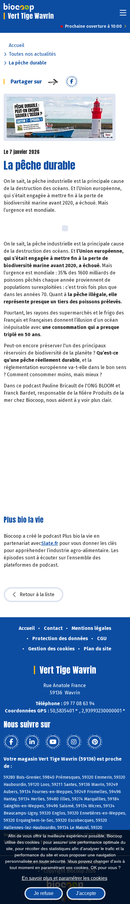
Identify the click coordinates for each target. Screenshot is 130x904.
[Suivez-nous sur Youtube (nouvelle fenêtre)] (52, 741)
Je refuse (44, 893)
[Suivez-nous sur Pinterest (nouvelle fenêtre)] (94, 741)
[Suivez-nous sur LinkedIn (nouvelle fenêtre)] (32, 741)
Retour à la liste (37, 594)
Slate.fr (49, 543)
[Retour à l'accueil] (19, 7)
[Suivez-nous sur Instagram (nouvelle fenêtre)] (73, 741)
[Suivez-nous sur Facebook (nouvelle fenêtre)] (11, 741)
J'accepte (86, 893)
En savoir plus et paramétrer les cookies (64, 878)
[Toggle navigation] (123, 14)
